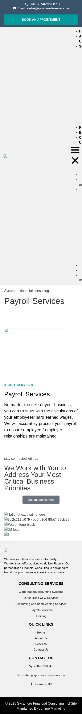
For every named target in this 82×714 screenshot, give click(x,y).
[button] (75, 156)
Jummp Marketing (52, 708)
